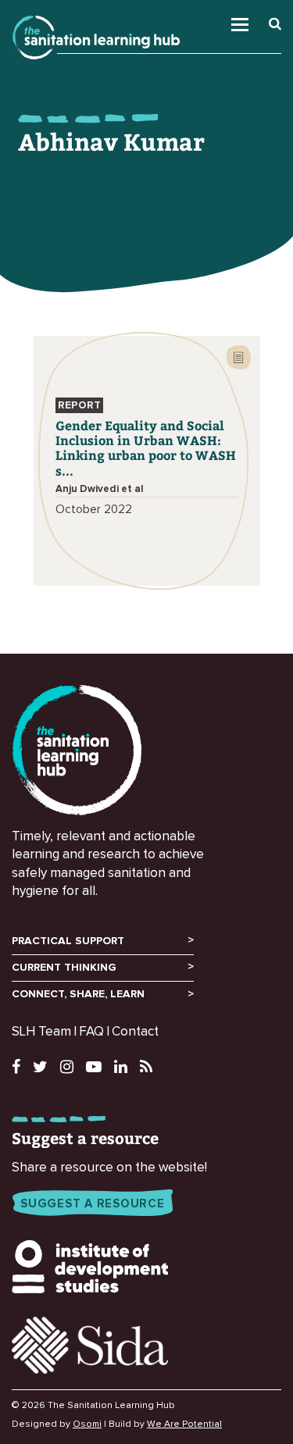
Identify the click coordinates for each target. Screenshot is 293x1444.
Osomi (87, 1424)
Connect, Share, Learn (78, 994)
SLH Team (41, 1032)
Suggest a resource (92, 1204)
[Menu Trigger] (262, 21)
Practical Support (68, 941)
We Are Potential (184, 1424)
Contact (135, 1032)
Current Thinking (64, 967)
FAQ (91, 1032)
